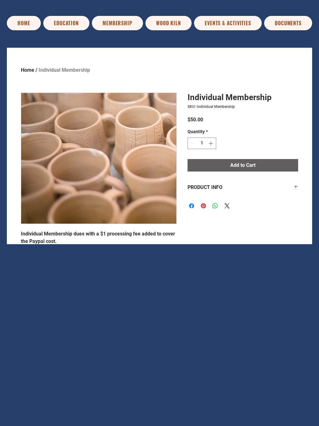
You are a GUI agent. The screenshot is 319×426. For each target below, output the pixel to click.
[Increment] (211, 143)
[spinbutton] (201, 143)
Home (27, 70)
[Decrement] (192, 143)
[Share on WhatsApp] (215, 206)
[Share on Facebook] (191, 206)
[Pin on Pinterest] (203, 206)
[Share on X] (227, 206)
